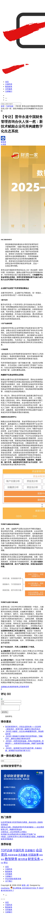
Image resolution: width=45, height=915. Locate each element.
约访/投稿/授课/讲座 (13, 879)
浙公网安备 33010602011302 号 (25, 888)
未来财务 (11, 687)
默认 (6, 862)
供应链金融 (13, 855)
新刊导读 (22, 859)
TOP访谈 (6, 850)
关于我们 (8, 881)
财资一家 (25, 885)
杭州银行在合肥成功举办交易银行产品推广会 (18, 834)
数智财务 (8, 86)
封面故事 (33, 854)
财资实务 (34, 859)
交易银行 (8, 91)
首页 (7, 82)
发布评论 (4, 712)
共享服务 (8, 89)
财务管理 (25, 687)
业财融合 (4, 687)
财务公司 (18, 687)
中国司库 (8, 84)
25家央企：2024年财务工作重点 (14, 832)
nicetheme (5, 888)
